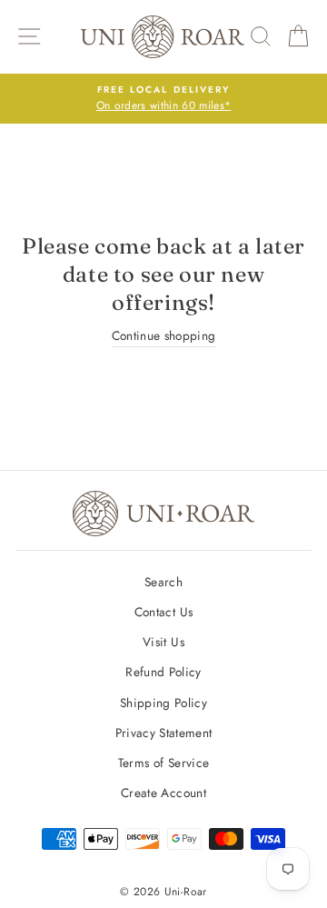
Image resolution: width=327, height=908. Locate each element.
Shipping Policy (163, 702)
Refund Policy (163, 672)
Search (163, 582)
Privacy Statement (164, 732)
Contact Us (163, 612)
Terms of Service (163, 762)
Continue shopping (164, 335)
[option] (163, 99)
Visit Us (163, 642)
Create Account (163, 792)
